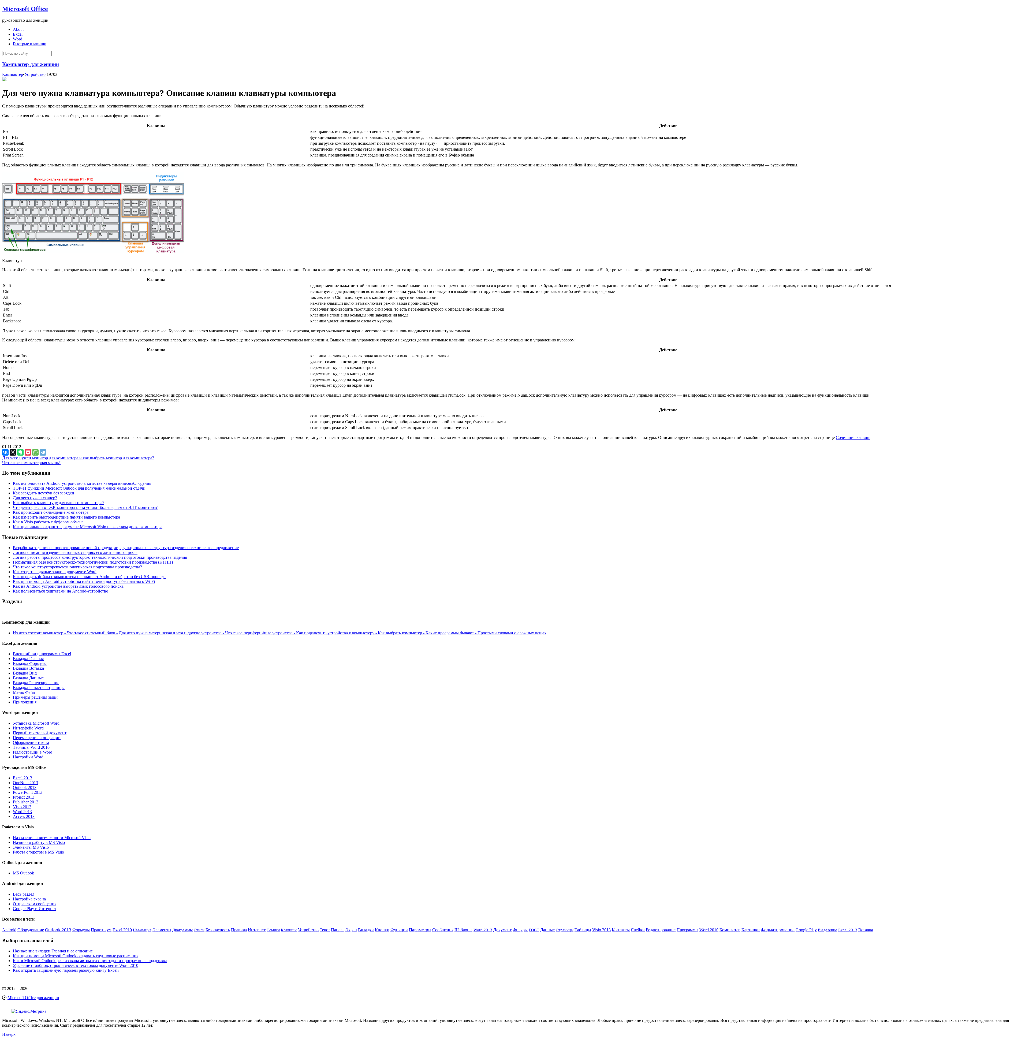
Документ (502, 930)
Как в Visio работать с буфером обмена (48, 522)
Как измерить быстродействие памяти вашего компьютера (66, 517)
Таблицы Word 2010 (31, 747)
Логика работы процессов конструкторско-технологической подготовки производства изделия (100, 557)
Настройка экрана (29, 899)
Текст (325, 930)
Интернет (257, 929)
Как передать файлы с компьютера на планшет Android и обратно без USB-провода (89, 576)
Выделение (827, 930)
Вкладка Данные (28, 678)
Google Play (806, 930)
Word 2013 (22, 811)
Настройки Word (28, 757)
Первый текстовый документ (39, 733)
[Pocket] (28, 452)
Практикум (101, 929)
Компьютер (12, 74)
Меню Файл (24, 692)
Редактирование (661, 930)
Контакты (621, 930)
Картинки (750, 930)
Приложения (24, 702)
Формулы (81, 930)
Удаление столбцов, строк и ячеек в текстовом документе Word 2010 (75, 965)
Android (9, 930)
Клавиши (289, 930)
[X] (13, 452)
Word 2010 (708, 930)
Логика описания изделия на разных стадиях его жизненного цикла (75, 552)
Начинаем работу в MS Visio (39, 842)
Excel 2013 (22, 778)
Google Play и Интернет (34, 908)
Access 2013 (24, 816)
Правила (239, 930)
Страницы (564, 930)
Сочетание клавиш (853, 437)
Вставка (865, 930)
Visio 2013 (22, 807)
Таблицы (583, 930)
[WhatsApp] (35, 452)
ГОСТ (534, 930)
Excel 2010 (122, 930)
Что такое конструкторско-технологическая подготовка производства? (77, 567)
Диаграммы (182, 930)
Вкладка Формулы (30, 663)
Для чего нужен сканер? (35, 498)
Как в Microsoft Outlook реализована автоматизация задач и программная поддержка (90, 960)
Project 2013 (23, 797)
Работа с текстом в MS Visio (38, 852)
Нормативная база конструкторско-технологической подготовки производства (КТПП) (93, 562)
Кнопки (382, 930)
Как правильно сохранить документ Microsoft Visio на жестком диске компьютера (87, 526)
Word (17, 39)
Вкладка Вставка (28, 668)
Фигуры (520, 930)
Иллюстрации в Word (32, 752)
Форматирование (778, 929)
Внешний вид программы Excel (42, 653)
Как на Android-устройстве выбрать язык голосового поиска (68, 586)
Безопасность (218, 930)
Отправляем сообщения (34, 904)
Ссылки (273, 930)
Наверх (9, 1034)
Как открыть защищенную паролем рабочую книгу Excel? (66, 970)
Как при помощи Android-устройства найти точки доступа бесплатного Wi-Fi (84, 581)
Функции (399, 930)
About (18, 29)
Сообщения (442, 930)
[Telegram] (43, 452)
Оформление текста (31, 742)
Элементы (161, 929)
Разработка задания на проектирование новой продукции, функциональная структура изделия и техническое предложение (126, 547)
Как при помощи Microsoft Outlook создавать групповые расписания (75, 956)
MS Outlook (23, 873)
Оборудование (30, 930)
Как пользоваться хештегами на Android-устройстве (60, 591)
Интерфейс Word (28, 728)
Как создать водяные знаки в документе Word (54, 571)
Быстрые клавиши (29, 44)
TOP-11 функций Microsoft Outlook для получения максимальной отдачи (79, 488)
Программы (687, 930)
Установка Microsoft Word (36, 723)
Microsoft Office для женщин (33, 997)
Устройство (35, 74)
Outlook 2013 (24, 787)
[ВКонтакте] (5, 452)
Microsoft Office (25, 8)
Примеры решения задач (35, 697)
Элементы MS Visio (31, 847)
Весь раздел (23, 894)
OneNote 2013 (25, 782)
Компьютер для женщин (30, 64)
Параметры (420, 929)
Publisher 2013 (25, 802)
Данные (547, 929)
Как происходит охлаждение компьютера (50, 512)
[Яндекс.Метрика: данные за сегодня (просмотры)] (29, 1011)
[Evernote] (20, 452)
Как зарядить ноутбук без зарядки (43, 493)
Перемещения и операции (37, 737)
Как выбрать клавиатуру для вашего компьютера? (58, 502)
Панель (337, 930)
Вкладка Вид (25, 673)
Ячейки (638, 930)
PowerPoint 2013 (27, 792)
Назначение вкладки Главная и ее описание (53, 951)
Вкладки (366, 930)
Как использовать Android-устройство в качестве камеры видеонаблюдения (82, 483)
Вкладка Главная (28, 658)
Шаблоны (463, 930)
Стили (199, 930)
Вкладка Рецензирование (36, 682)
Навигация (142, 930)
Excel (18, 34)
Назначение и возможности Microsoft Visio (52, 837)
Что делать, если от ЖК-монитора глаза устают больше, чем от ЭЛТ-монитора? (85, 507)
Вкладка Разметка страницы (39, 687)
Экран (351, 930)
